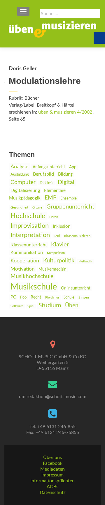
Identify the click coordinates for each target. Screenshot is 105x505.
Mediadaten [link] (52, 469)
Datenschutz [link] (53, 492)
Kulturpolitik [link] (58, 261)
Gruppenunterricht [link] (70, 207)
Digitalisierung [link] (25, 190)
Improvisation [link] (29, 226)
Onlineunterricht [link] (75, 288)
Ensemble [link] (68, 198)
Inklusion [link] (61, 226)
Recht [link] (36, 297)
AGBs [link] (52, 486)
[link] (52, 29)
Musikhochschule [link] (31, 276)
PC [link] (13, 297)
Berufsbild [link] (43, 174)
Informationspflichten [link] (52, 480)
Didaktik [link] (47, 183)
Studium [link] (49, 305)
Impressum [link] (52, 475)
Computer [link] (23, 182)
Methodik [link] (85, 261)
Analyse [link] (19, 166)
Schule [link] (69, 297)
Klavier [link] (60, 245)
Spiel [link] (30, 306)
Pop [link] (23, 297)
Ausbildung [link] (19, 174)
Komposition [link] (56, 253)
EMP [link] (50, 198)
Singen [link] (83, 297)
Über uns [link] (52, 457)
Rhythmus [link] (52, 297)
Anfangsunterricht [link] (49, 167)
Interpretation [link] (30, 235)
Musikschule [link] (33, 286)
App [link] (72, 167)
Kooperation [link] (24, 261)
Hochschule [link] (27, 216)
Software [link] (16, 306)
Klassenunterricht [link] (28, 245)
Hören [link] (53, 217)
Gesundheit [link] (19, 207)
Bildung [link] (65, 174)
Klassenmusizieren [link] (77, 236)
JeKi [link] (57, 236)
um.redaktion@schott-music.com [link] (52, 396)
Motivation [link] (22, 268)
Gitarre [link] (37, 207)
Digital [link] (66, 182)
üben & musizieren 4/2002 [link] (65, 112)
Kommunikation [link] (26, 252)
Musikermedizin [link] (52, 269)
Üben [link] (71, 305)
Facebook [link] (52, 463)
